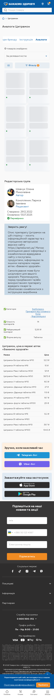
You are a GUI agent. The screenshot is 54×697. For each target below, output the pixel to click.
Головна (7, 694)
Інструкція (26, 39)
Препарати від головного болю (38, 312)
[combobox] (10, 532)
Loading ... (12, 97)
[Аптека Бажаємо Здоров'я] (3, 18)
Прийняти (43, 685)
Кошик (20, 694)
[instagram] (27, 571)
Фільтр (34, 65)
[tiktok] (20, 571)
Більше (47, 694)
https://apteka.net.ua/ (22, 671)
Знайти (5, 10)
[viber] (41, 571)
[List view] (8, 65)
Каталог (34, 694)
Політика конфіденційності (19, 685)
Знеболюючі (38, 309)
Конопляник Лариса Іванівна (28, 202)
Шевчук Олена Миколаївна (25, 191)
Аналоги (41, 39)
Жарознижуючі (38, 316)
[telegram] (34, 571)
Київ (43, 4)
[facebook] (12, 571)
